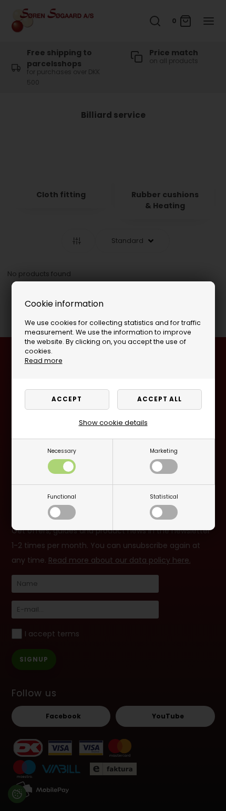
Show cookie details (113, 423)
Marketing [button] (164, 451)
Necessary (61, 451)
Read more (44, 360)
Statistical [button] (164, 497)
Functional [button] (61, 497)
